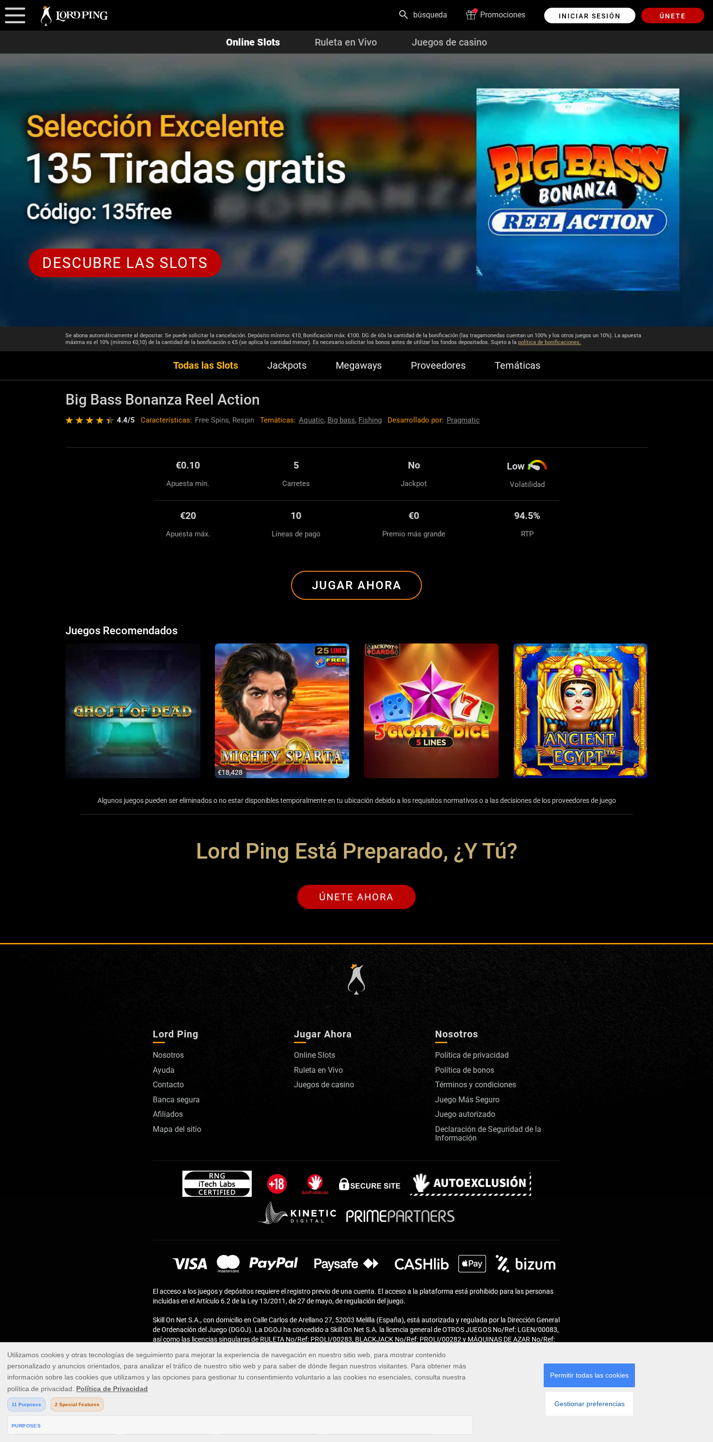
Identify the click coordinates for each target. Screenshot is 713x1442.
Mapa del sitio (177, 1129)
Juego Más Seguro (467, 1099)
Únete (673, 16)
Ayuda (164, 1070)
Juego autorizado (465, 1114)
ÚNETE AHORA (356, 897)
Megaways (359, 365)
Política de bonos (464, 1070)
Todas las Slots (205, 365)
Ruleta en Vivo (346, 42)
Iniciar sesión (590, 16)
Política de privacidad (472, 1055)
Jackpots (287, 365)
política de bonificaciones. (549, 342)
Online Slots (253, 42)
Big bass (341, 420)
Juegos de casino (449, 42)
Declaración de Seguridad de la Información (488, 1134)
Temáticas (517, 365)
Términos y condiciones (475, 1084)
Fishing (370, 420)
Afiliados (168, 1114)
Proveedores (438, 365)
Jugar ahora (357, 585)
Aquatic (311, 420)
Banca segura (176, 1099)
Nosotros (168, 1055)
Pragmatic (463, 420)
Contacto (168, 1084)
